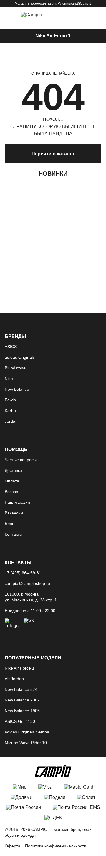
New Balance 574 (21, 689)
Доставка (13, 470)
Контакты (13, 534)
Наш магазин (17, 502)
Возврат (12, 491)
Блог (9, 523)
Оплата (12, 481)
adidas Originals (20, 357)
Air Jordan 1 (16, 678)
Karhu (10, 410)
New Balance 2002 (22, 700)
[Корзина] (82, 15)
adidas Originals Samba (27, 732)
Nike (9, 378)
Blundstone (15, 368)
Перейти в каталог (53, 153)
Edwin (10, 400)
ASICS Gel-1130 (20, 721)
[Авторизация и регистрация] (97, 15)
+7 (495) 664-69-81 (23, 572)
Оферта (12, 846)
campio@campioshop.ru (27, 583)
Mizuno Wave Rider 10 (26, 742)
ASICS (11, 346)
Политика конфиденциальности (55, 846)
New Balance (17, 389)
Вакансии (14, 513)
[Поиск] (66, 15)
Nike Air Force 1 (53, 35)
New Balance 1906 (22, 710)
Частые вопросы (21, 459)
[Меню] (9, 15)
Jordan (11, 421)
